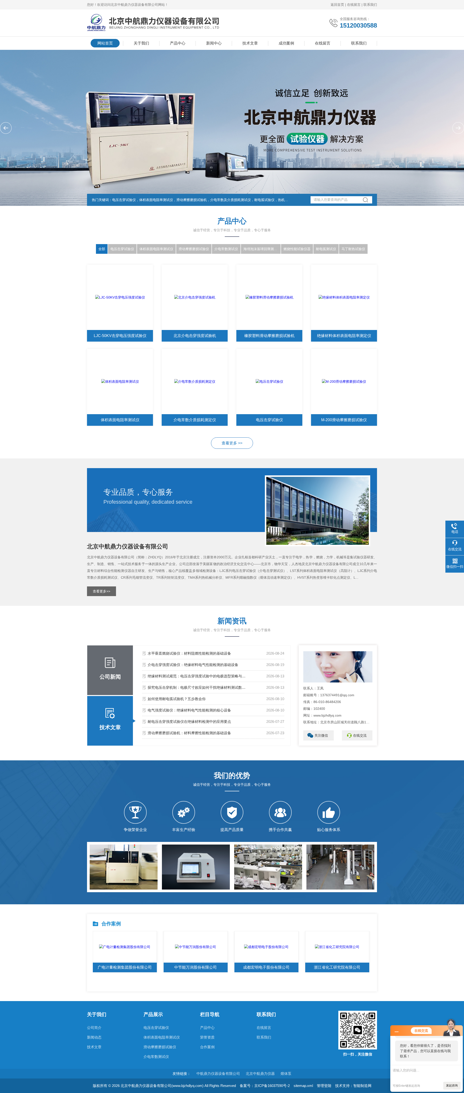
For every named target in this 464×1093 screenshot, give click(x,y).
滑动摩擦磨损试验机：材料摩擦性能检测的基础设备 (189, 733)
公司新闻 (110, 677)
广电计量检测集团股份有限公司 (125, 967)
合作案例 (207, 1047)
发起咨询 (452, 1085)
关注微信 (321, 735)
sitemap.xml (303, 1086)
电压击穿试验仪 (122, 249)
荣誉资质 (207, 1037)
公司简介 (94, 1028)
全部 (101, 249)
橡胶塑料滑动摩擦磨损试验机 (269, 336)
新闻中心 (214, 43)
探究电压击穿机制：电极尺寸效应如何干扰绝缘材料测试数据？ (198, 687)
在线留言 (354, 5)
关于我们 (141, 43)
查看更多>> (101, 591)
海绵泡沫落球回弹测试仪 (262, 249)
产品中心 (177, 43)
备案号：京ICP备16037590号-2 (265, 1086)
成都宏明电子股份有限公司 (266, 967)
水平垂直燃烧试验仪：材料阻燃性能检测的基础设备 (189, 653)
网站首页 (105, 43)
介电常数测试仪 (226, 249)
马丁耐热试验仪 (353, 249)
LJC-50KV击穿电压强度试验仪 (120, 336)
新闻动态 (94, 1037)
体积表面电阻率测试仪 (156, 249)
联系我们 (370, 5)
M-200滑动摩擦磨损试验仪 (344, 420)
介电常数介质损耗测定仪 (195, 420)
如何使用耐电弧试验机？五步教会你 (177, 699)
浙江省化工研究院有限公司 (337, 967)
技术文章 (250, 43)
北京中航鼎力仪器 (260, 1073)
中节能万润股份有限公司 (195, 967)
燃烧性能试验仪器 (297, 249)
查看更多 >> (232, 443)
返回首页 (337, 5)
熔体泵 (286, 1073)
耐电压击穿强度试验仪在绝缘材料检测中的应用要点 (189, 721)
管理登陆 (324, 1086)
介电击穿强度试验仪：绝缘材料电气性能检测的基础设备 (193, 665)
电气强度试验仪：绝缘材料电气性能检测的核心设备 (189, 710)
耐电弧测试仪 (326, 249)
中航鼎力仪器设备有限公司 (218, 1073)
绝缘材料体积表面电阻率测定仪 (344, 336)
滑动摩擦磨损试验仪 (194, 249)
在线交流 (360, 735)
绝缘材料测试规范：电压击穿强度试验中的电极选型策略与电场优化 (198, 676)
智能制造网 (362, 1086)
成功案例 (286, 43)
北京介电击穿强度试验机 (195, 336)
